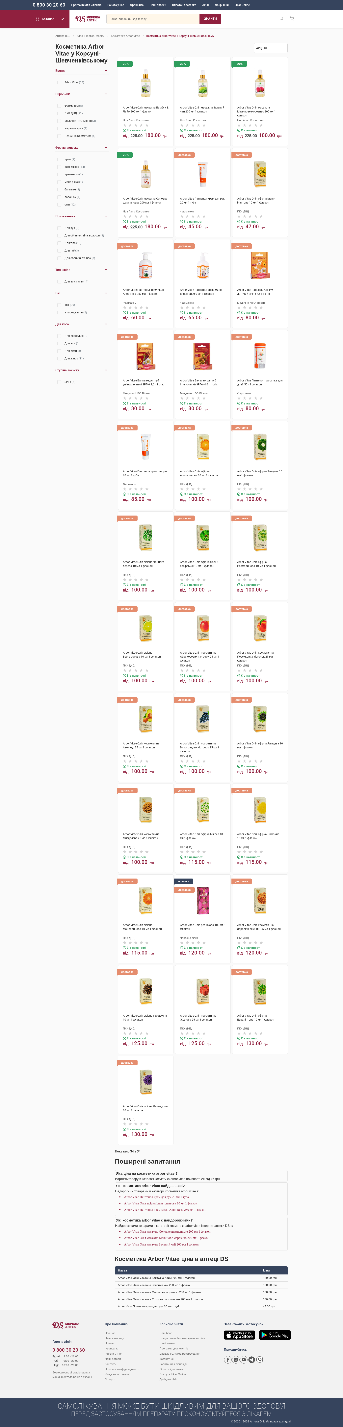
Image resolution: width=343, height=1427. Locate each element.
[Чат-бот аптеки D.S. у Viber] (260, 1360)
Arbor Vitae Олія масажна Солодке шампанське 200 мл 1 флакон (167, 1231)
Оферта (110, 1379)
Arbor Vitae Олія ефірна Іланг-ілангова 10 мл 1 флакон (160, 1203)
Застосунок (167, 1358)
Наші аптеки (158, 5)
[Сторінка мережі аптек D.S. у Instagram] (236, 1360)
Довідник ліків (168, 1379)
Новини (110, 1343)
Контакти (110, 1364)
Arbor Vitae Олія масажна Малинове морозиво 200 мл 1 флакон (166, 1238)
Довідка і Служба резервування (180, 1353)
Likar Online (242, 5)
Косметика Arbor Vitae (125, 35)
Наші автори (113, 1358)
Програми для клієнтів (86, 5)
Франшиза (137, 5)
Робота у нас (115, 5)
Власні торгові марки (90, 35)
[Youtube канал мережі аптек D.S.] (244, 1360)
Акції (205, 5)
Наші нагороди (114, 1338)
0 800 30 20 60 (49, 5)
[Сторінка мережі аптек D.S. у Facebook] (228, 1360)
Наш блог (166, 1333)
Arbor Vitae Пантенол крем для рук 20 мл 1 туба (156, 1197)
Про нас (110, 1333)
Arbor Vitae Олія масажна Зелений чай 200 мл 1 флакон (161, 1244)
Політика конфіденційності (122, 1369)
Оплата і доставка (184, 5)
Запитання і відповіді (173, 1364)
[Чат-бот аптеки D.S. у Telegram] (252, 1360)
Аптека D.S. (62, 35)
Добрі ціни (222, 5)
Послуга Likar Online (173, 1374)
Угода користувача (117, 1374)
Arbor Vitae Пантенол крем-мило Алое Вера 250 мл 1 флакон (165, 1209)
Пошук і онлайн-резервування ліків (182, 1338)
